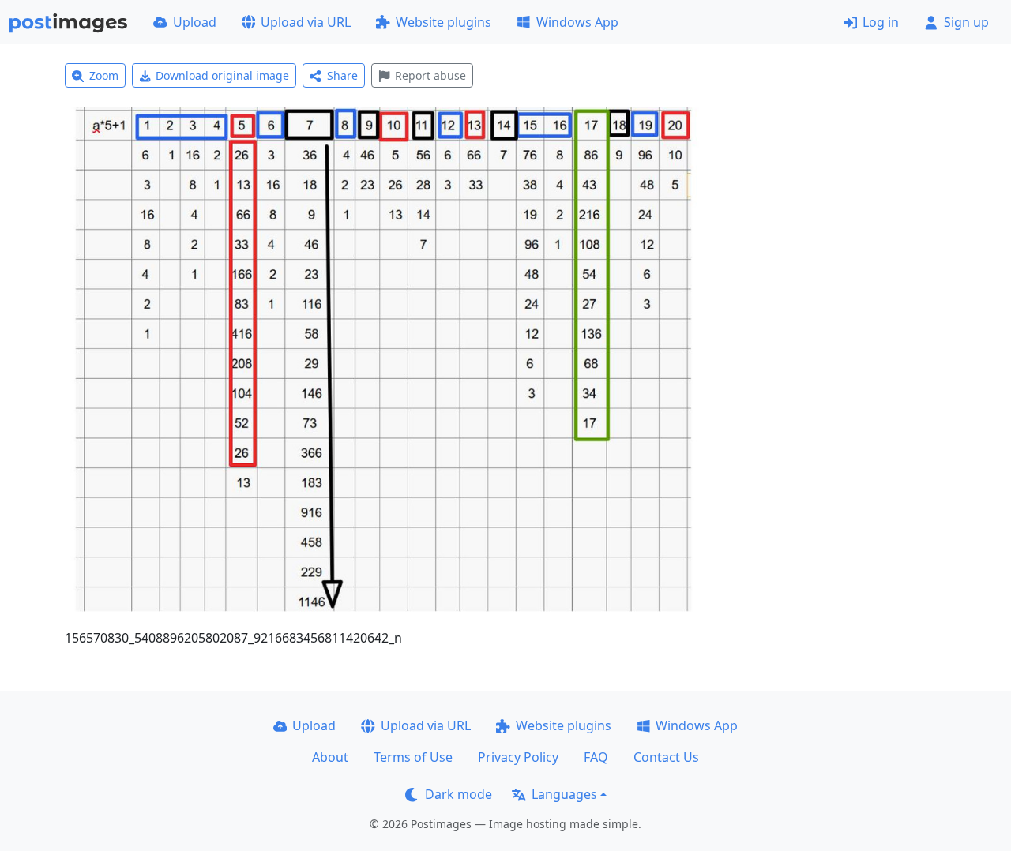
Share (342, 75)
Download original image (222, 75)
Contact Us (666, 757)
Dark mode (458, 794)
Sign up (966, 22)
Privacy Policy (518, 757)
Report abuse (430, 75)
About (330, 757)
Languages (564, 794)
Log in (881, 22)
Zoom (103, 75)
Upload (194, 22)
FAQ (596, 757)
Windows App (577, 22)
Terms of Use (413, 757)
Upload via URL (306, 22)
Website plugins (443, 22)
